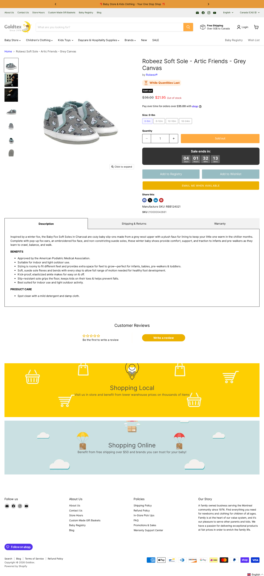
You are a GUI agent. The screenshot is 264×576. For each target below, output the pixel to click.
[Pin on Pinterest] (161, 200)
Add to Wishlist (230, 174)
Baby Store (11, 40)
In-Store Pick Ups (144, 515)
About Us (9, 12)
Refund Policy (142, 510)
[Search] (188, 27)
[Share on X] (150, 200)
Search (8, 558)
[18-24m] (186, 124)
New (144, 40)
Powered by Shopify (15, 566)
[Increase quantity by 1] (173, 138)
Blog (99, 12)
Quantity (147, 131)
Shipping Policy (143, 505)
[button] (201, 185)
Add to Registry (171, 174)
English (226, 12)
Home (8, 51)
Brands (129, 40)
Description (46, 223)
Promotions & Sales (145, 525)
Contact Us (23, 12)
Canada (248, 12)
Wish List (254, 40)
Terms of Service (34, 558)
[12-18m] (172, 124)
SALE (155, 40)
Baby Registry (86, 12)
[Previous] (56, 4)
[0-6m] (148, 124)
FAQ (136, 520)
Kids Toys (64, 40)
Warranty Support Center (148, 530)
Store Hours (38, 12)
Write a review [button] (163, 338)
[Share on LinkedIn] (156, 200)
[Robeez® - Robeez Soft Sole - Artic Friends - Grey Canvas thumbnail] (11, 65)
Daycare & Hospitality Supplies (98, 40)
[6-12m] (159, 124)
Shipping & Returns (134, 223)
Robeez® (152, 74)
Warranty (220, 223)
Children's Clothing (38, 40)
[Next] (208, 4)
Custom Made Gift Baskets (61, 12)
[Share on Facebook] (144, 200)
